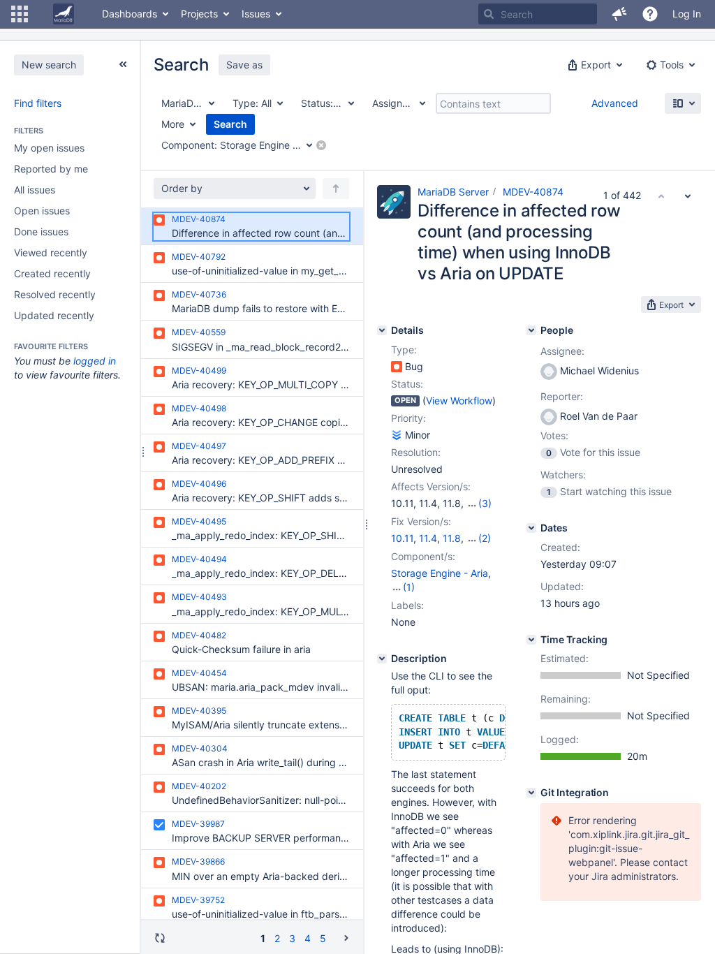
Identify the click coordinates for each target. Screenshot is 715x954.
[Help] (650, 14)
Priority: (408, 418)
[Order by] (336, 188)
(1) (409, 587)
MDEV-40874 (533, 192)
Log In (686, 14)
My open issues (49, 148)
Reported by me (51, 169)
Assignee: (562, 351)
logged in (94, 361)
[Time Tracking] (531, 640)
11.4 (428, 538)
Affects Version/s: (431, 486)
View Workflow (459, 400)
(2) (484, 538)
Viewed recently (50, 252)
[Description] (382, 658)
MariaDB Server (453, 192)
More (172, 124)
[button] (19, 14)
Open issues (42, 211)
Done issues (41, 231)
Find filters (37, 103)
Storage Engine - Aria (439, 573)
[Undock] (123, 64)
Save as (244, 65)
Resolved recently (55, 294)
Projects (199, 14)
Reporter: (561, 396)
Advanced (614, 103)
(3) (485, 503)
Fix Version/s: (421, 521)
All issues (34, 190)
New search (49, 65)
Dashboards (129, 14)
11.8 (452, 538)
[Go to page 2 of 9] (346, 938)
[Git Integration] (531, 793)
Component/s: (423, 556)
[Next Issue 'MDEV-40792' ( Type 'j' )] (688, 195)
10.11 (402, 538)
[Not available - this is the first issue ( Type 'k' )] (661, 195)
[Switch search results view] (683, 103)
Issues (256, 14)
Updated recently (54, 315)
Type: (404, 349)
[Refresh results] (160, 937)
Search (230, 124)
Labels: (407, 605)
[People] (531, 330)
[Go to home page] (63, 14)
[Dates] (531, 528)
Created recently (52, 273)
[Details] (382, 330)
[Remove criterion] (321, 145)
